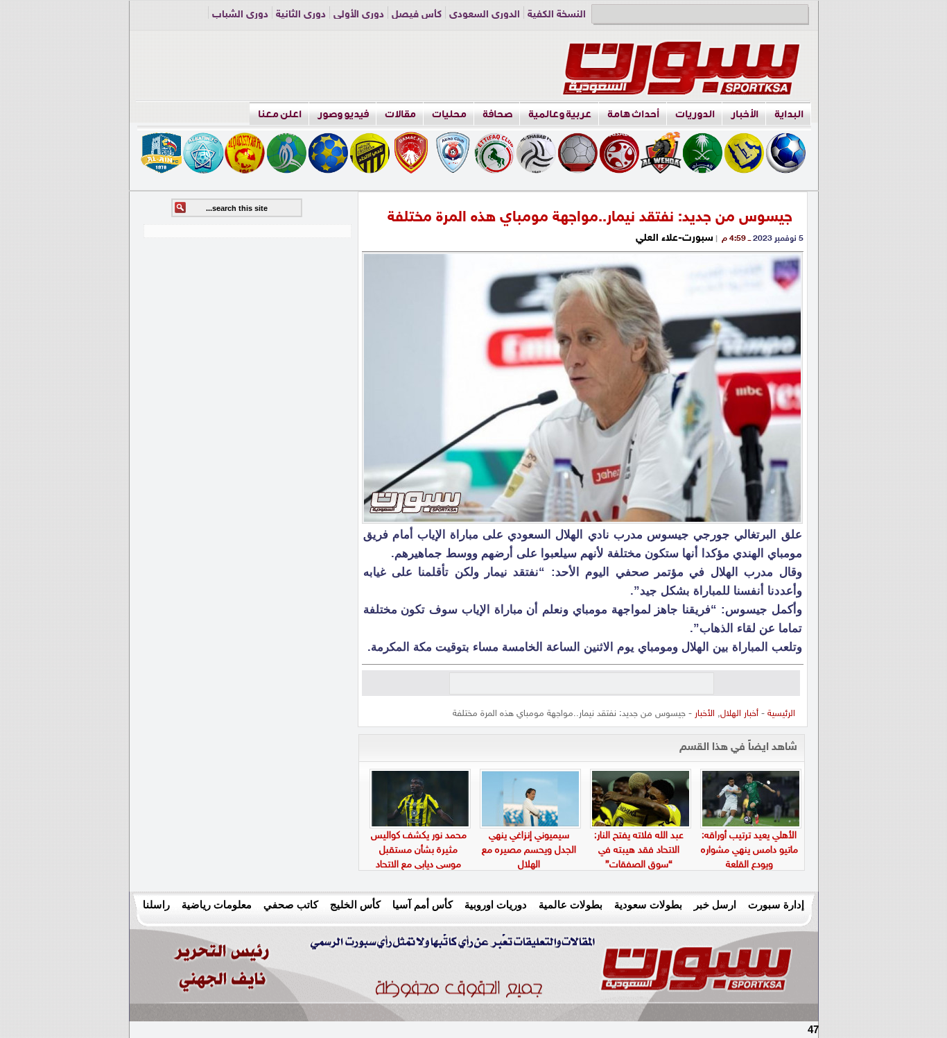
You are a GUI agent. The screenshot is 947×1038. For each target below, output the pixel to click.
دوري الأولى (358, 15)
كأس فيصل (417, 15)
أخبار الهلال (739, 714)
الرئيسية (781, 714)
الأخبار (744, 114)
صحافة (497, 114)
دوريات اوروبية (495, 904)
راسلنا (156, 904)
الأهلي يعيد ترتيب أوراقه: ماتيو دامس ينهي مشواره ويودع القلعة (749, 850)
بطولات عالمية (570, 904)
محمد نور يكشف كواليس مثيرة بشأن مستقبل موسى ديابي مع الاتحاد (419, 850)
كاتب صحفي (290, 904)
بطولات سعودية (648, 904)
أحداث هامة (633, 114)
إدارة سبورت (776, 904)
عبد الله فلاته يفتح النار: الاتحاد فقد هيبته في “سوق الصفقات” (639, 850)
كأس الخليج (355, 904)
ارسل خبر (715, 904)
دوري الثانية (301, 15)
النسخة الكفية (557, 15)
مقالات (400, 114)
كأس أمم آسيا (422, 904)
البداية (788, 114)
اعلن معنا (280, 114)
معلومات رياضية (217, 904)
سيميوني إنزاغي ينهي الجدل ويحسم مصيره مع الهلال (529, 850)
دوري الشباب (240, 15)
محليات (449, 114)
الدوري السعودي (484, 15)
